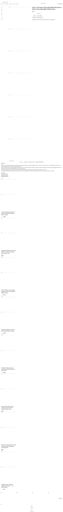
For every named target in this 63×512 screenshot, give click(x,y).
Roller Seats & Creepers (45, 19)
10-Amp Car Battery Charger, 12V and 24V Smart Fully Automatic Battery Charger (8, 213)
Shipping (27, 499)
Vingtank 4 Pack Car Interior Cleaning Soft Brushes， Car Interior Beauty (7, 486)
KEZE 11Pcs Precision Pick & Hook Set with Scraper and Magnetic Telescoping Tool (8, 446)
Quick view (5, 210)
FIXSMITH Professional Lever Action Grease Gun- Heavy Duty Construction (8, 369)
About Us (2, 499)
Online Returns (28, 501)
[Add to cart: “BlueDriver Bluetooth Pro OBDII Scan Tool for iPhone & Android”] (2, 328)
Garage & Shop (38, 19)
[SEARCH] (48, 2)
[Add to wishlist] (9, 210)
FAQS (14, 499)
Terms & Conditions (40, 501)
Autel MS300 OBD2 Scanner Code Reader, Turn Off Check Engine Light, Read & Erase (8, 252)
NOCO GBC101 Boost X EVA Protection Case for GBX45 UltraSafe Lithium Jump (7, 408)
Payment (14, 501)
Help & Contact (3, 501)
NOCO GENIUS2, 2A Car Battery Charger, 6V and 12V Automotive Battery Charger (8, 291)
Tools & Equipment (52, 19)
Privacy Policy (40, 499)
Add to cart (39, 13)
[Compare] (7, 210)
